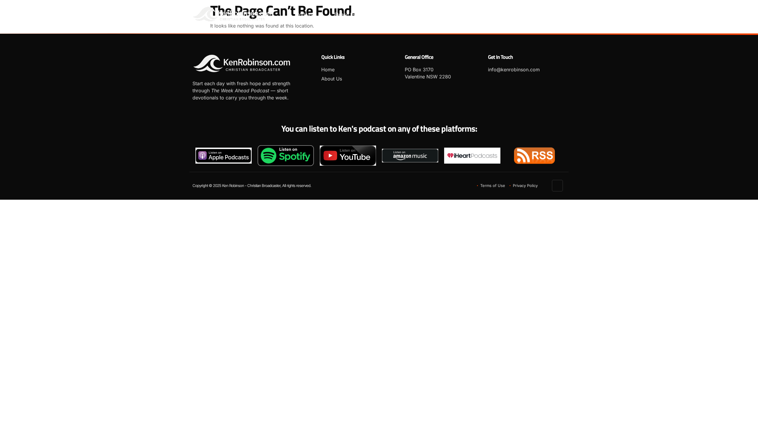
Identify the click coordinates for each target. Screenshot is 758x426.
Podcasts (306, 14)
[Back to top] (557, 185)
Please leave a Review (359, 14)
